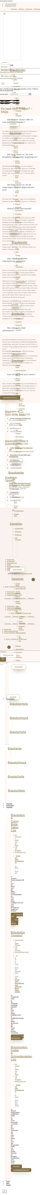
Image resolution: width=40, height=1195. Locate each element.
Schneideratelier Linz (21, 1058)
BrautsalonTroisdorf (18, 934)
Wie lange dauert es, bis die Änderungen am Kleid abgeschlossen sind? (18, 187)
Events (8, 1185)
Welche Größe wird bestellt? (19, 209)
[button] (20, 121)
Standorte (9, 807)
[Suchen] (30, 94)
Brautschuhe (18, 731)
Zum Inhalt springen (6, 1)
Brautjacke (15, 748)
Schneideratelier (14, 443)
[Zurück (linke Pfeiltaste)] (1, 664)
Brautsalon (18, 815)
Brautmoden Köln (26, 573)
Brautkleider (17, 69)
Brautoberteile (19, 703)
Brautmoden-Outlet (19, 1049)
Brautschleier (16, 790)
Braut (8, 411)
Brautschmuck (19, 717)
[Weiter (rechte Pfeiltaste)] (2, 664)
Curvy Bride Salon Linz (15, 826)
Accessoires (10, 699)
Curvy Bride (11, 414)
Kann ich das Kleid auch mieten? (21, 374)
